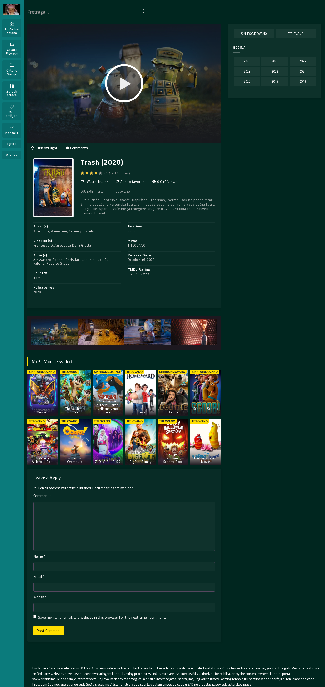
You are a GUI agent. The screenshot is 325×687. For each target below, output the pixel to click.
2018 (302, 81)
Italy (36, 277)
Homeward (140, 412)
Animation (59, 231)
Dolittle (173, 412)
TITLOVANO (137, 245)
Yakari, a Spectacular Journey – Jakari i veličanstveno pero (107, 405)
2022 (274, 71)
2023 (247, 71)
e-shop (12, 155)
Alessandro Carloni (48, 259)
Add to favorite (132, 181)
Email (38, 576)
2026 (247, 61)
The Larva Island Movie (205, 460)
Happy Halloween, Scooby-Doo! (173, 458)
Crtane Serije (12, 73)
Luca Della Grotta (77, 245)
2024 (302, 61)
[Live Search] (144, 11)
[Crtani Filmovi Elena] (12, 9)
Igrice (12, 144)
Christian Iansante (80, 259)
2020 (37, 292)
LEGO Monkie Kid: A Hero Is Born (42, 460)
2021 (302, 71)
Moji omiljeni (12, 114)
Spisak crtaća (11, 93)
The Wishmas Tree (75, 410)
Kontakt (11, 133)
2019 (274, 81)
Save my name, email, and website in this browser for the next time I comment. (102, 617)
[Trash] (54, 332)
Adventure (41, 231)
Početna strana (12, 31)
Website (40, 597)
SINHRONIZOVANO (254, 33)
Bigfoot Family (140, 461)
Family (89, 231)
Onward (42, 412)
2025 (274, 61)
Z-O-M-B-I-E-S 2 (108, 461)
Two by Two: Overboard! (75, 460)
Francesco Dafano (47, 245)
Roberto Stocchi (59, 263)
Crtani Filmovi (12, 52)
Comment (42, 496)
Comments (79, 148)
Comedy (75, 231)
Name (39, 556)
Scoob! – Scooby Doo (205, 410)
